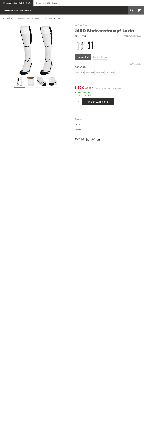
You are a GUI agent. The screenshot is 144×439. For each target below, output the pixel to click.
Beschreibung (80, 118)
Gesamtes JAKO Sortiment (46, 2)
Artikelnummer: (132, 35)
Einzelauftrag (83, 57)
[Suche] (132, 10)
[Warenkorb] (139, 10)
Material (78, 129)
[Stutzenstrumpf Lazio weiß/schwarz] (80, 45)
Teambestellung (100, 57)
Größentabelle (135, 64)
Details (77, 124)
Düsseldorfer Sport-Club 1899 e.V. (17, 2)
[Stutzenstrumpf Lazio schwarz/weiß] (90, 45)
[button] (80, 72)
